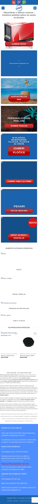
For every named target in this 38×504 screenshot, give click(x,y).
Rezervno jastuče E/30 (7, 355)
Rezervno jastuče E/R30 (27, 355)
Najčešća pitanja (25, 501)
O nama (9, 501)
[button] (3, 8)
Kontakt (15, 501)
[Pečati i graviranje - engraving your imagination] (19, 8)
